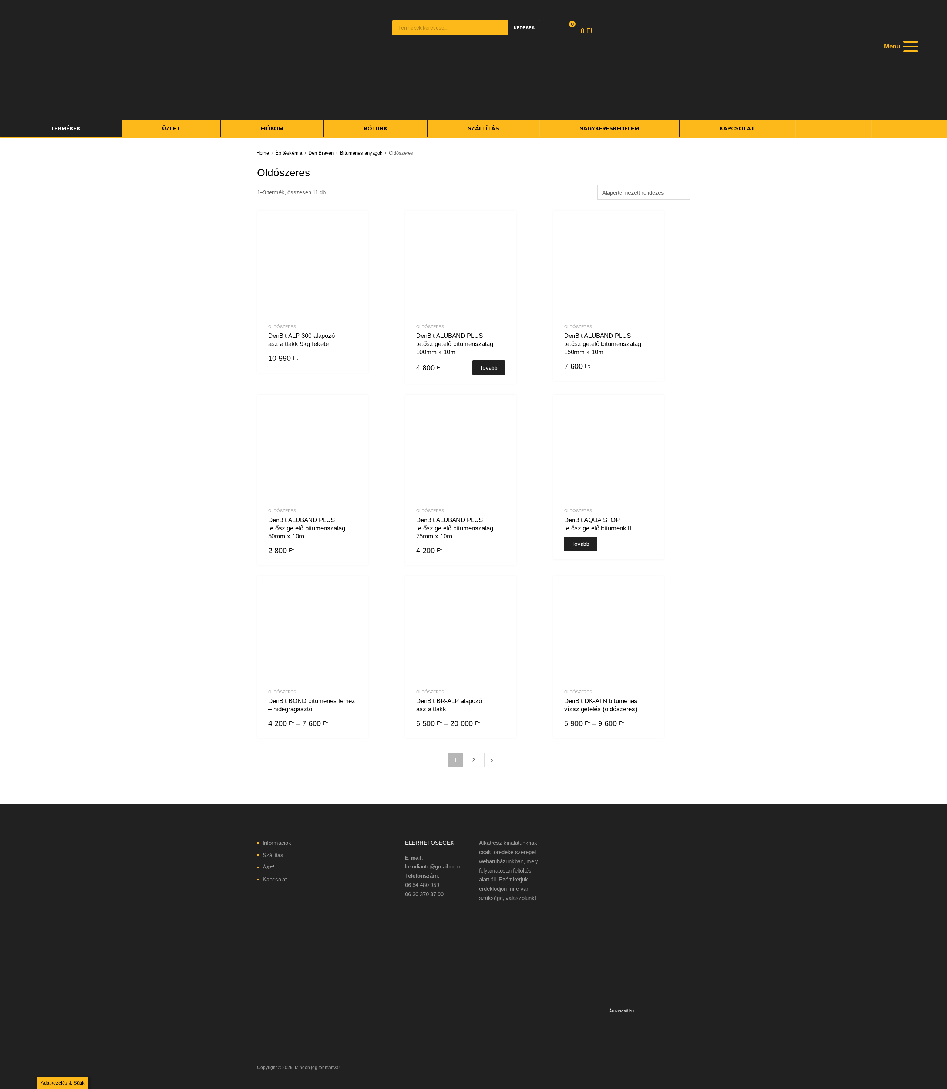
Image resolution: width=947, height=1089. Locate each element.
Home (262, 153)
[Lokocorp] (303, 102)
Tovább (489, 368)
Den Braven (321, 153)
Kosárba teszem (352, 359)
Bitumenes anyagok (361, 153)
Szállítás (273, 855)
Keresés (524, 27)
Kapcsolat (275, 879)
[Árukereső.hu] (621, 1001)
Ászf (268, 867)
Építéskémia (288, 153)
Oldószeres (282, 327)
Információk (277, 843)
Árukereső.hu (621, 1011)
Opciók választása (352, 724)
